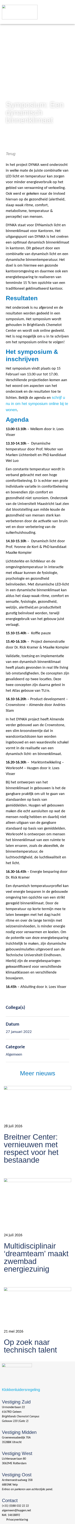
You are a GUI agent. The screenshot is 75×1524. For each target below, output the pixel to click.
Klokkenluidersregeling (21, 1390)
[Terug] (8, 145)
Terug (10, 154)
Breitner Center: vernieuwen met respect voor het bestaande (31, 1148)
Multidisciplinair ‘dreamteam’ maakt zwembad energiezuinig (36, 1257)
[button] (67, 7)
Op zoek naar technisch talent (30, 1346)
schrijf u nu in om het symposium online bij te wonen (37, 403)
